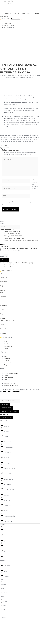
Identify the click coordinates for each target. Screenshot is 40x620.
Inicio (2, 292)
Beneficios (3, 277)
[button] (20, 271)
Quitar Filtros (6, 417)
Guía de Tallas (4, 329)
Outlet (2, 309)
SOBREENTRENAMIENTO (12, 234)
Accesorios (3, 305)
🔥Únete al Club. (5, 19)
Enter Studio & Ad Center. (12, 391)
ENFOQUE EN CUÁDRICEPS (13, 236)
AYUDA (2, 318)
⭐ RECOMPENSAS (6, 271)
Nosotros (3, 333)
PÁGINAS (3, 290)
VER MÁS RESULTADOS (9, 411)
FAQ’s (2, 286)
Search (2, 221)
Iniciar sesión (4, 281)
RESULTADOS (6, 408)
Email (2, 256)
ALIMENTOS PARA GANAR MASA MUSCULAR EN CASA (21, 240)
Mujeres (2, 301)
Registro (2, 273)
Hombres (3, 296)
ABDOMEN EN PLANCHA (12, 232)
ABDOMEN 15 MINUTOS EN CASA (14, 238)
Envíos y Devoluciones (7, 320)
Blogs (2, 314)
